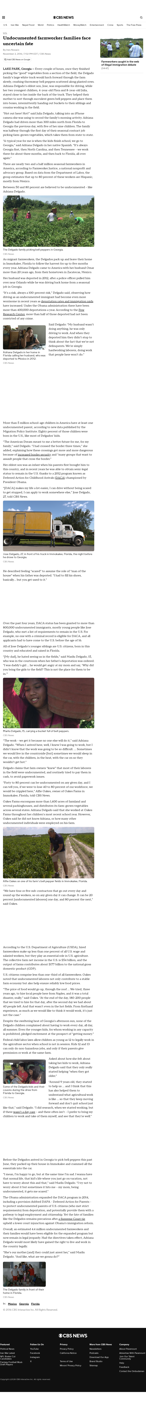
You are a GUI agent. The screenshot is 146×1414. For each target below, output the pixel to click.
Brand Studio (96, 1361)
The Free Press (133, 25)
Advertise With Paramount (132, 1353)
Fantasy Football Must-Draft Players (11, 1363)
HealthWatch (63, 25)
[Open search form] (141, 17)
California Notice (68, 1353)
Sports (120, 25)
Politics (50, 25)
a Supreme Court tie (71, 1219)
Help (121, 1363)
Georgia (24, 1304)
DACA (60, 478)
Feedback (124, 1367)
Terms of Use (66, 1361)
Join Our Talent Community (126, 1357)
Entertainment (97, 25)
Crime (110, 25)
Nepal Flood (28, 25)
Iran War (15, 25)
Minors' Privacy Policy (70, 1365)
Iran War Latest (7, 1353)
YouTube (34, 1349)
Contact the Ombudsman (131, 1371)
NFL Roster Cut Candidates (7, 1357)
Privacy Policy (67, 1349)
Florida (35, 1304)
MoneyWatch (79, 25)
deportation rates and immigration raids (67, 301)
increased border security (34, 455)
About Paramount (128, 1349)
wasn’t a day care (24, 1112)
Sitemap (94, 1365)
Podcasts (94, 1353)
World (40, 25)
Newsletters (95, 1349)
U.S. (5, 25)
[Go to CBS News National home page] (63, 17)
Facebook (35, 1353)
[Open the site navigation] (22, 17)
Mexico (12, 1304)
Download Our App (99, 1357)
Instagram (35, 1357)
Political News (7, 1349)
